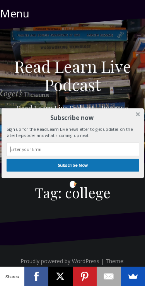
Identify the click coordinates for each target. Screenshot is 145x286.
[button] (71, 117)
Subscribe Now (72, 165)
